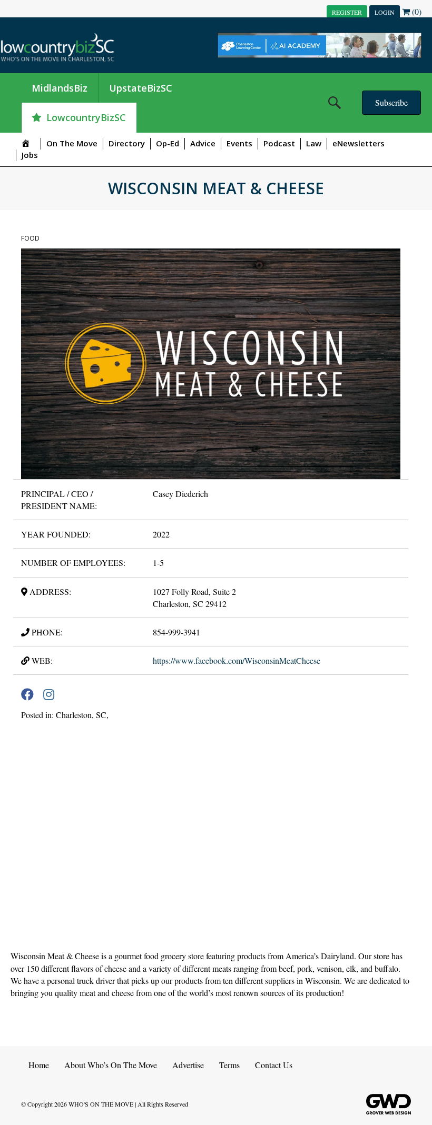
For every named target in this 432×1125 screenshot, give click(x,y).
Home (38, 1064)
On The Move (71, 143)
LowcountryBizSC (86, 117)
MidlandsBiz (59, 88)
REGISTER (347, 12)
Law (313, 143)
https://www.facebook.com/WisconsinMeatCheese (236, 660)
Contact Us (273, 1064)
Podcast (279, 143)
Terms (229, 1064)
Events (239, 143)
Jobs (30, 155)
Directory (127, 143)
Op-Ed (167, 143)
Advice (202, 143)
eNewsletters (358, 143)
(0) (415, 11)
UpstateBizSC (140, 88)
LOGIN (385, 12)
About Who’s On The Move (110, 1064)
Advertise (188, 1064)
